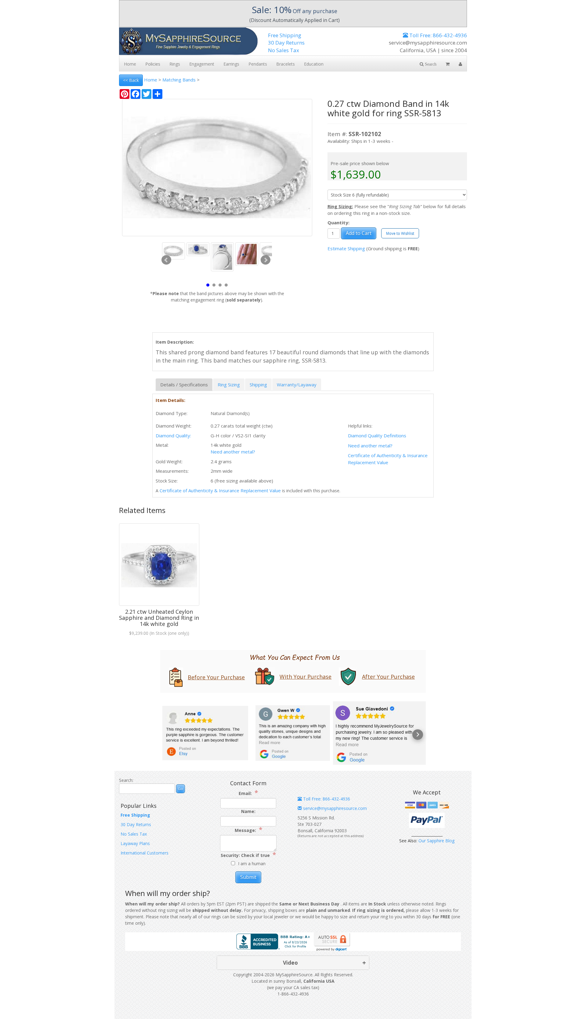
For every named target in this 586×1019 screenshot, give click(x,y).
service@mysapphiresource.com (334, 808)
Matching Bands (179, 80)
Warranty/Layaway (297, 384)
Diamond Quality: (173, 435)
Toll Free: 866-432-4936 (437, 35)
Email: (248, 793)
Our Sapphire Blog (436, 841)
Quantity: (338, 222)
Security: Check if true (248, 854)
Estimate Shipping (346, 248)
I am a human (252, 863)
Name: (248, 811)
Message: (248, 829)
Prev (166, 260)
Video (290, 962)
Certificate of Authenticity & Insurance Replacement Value (220, 490)
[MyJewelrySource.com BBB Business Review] (274, 941)
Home (150, 80)
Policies (152, 64)
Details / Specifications (184, 384)
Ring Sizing (229, 384)
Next (265, 260)
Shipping (258, 384)
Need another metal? (370, 446)
